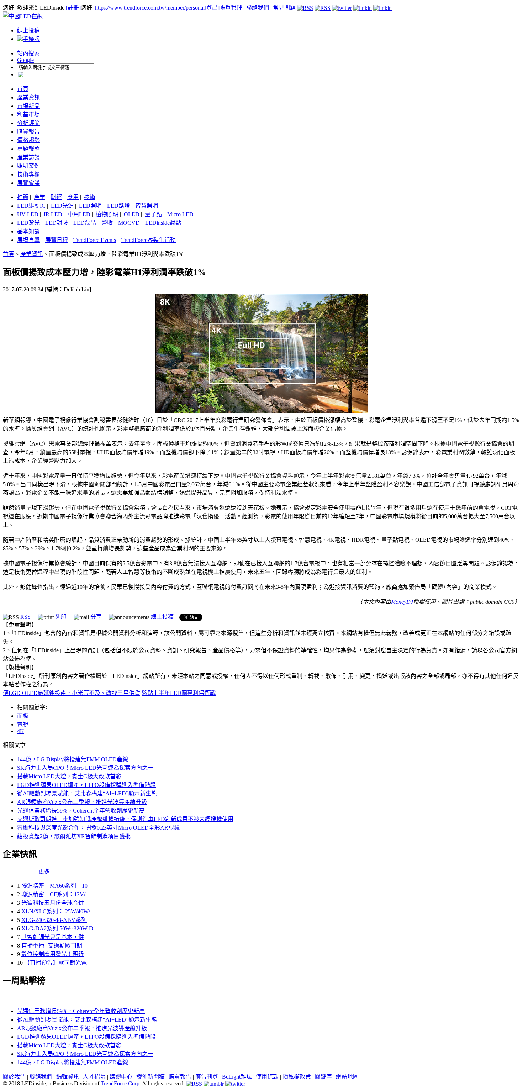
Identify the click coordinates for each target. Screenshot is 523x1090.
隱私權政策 (296, 1077)
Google (25, 60)
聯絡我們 (257, 8)
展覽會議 (28, 183)
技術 (89, 197)
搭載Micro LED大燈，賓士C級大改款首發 (69, 776)
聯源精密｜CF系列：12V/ (53, 894)
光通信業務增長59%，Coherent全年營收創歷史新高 (81, 811)
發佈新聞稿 (150, 1077)
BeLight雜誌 (237, 1077)
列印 (61, 617)
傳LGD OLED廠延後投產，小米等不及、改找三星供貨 (71, 693)
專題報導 (28, 149)
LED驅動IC (31, 206)
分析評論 (28, 123)
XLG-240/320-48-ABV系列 (54, 920)
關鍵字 (323, 1077)
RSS (25, 617)
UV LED (27, 214)
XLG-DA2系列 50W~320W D (57, 928)
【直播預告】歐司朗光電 (55, 963)
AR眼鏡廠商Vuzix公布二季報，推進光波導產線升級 (82, 802)
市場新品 (28, 106)
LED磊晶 (84, 223)
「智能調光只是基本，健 (52, 937)
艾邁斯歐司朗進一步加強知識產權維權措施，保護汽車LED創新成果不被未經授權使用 (125, 819)
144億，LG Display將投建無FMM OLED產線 (72, 759)
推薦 (22, 197)
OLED (131, 214)
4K (20, 731)
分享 (96, 617)
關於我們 (14, 1077)
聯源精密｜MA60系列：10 (54, 886)
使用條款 (267, 1077)
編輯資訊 (67, 1077)
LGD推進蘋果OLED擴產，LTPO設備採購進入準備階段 (86, 785)
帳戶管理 (231, 8)
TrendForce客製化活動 (148, 240)
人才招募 (94, 1077)
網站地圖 (347, 1077)
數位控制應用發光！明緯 (52, 954)
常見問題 (284, 8)
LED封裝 (56, 223)
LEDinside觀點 (163, 223)
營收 (107, 223)
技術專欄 (28, 174)
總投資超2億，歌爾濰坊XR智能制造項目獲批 (74, 836)
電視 (22, 724)
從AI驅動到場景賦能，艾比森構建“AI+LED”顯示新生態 (87, 793)
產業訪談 (28, 157)
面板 (22, 716)
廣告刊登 (206, 1077)
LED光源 (62, 206)
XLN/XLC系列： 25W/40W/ (55, 911)
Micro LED (180, 214)
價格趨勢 (28, 140)
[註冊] (73, 8)
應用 (73, 197)
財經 (56, 197)
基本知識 (28, 231)
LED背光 (28, 223)
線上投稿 (28, 30)
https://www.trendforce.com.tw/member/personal (150, 8)
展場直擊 (28, 240)
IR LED (53, 214)
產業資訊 (28, 97)
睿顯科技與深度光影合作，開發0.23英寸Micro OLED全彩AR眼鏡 (98, 828)
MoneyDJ (402, 602)
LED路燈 (118, 206)
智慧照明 (146, 206)
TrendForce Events (94, 240)
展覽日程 (56, 240)
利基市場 (28, 114)
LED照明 (90, 206)
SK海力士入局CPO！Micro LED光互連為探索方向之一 (85, 768)
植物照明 (107, 214)
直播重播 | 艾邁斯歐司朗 (51, 946)
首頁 (22, 89)
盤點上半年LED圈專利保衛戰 (179, 693)
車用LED (79, 214)
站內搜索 (28, 53)
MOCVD (129, 223)
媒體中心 (121, 1077)
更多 (44, 871)
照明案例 (28, 166)
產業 (39, 197)
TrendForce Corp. (121, 1083)
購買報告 (28, 132)
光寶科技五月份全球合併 (52, 903)
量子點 (153, 214)
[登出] (212, 8)
